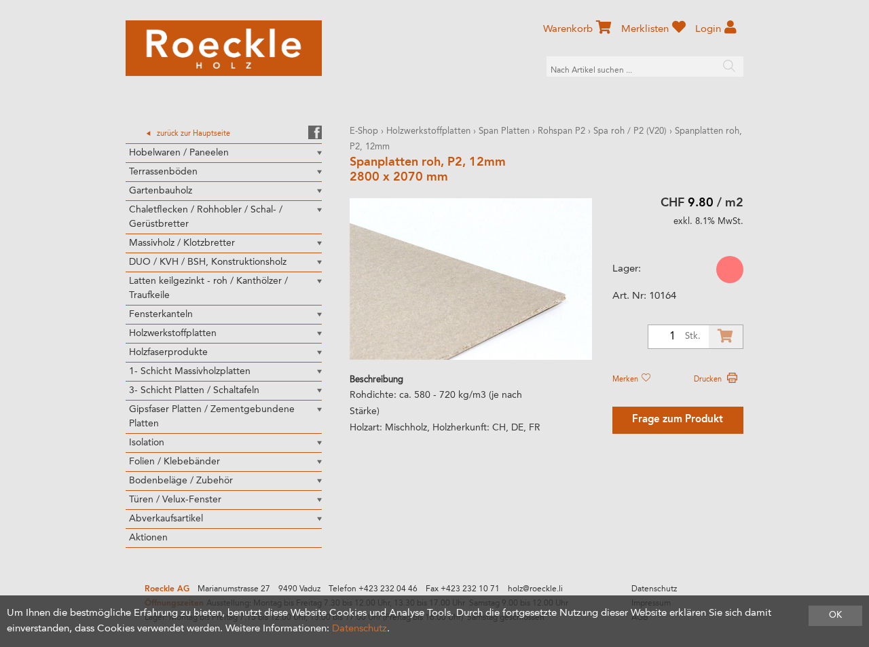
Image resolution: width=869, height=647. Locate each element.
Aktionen (148, 537)
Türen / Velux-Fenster (175, 499)
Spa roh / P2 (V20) (630, 131)
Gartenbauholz (160, 191)
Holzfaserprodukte (168, 352)
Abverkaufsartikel (166, 518)
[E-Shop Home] (224, 48)
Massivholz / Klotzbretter (182, 243)
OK (835, 615)
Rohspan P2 (563, 131)
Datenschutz (654, 589)
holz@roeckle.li (535, 589)
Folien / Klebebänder (174, 461)
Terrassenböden (163, 172)
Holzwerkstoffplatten (173, 333)
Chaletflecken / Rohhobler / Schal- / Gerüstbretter (205, 217)
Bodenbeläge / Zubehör (181, 480)
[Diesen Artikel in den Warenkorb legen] (726, 336)
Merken (626, 379)
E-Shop (364, 131)
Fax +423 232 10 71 (463, 589)
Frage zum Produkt (677, 420)
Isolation (146, 442)
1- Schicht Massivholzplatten (190, 371)
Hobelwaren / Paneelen (179, 153)
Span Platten (504, 131)
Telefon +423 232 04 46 (373, 589)
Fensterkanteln (161, 314)
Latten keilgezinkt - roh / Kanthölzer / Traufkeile (208, 288)
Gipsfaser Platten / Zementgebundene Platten (212, 416)
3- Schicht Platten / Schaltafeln (194, 390)
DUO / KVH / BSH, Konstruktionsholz (207, 262)
